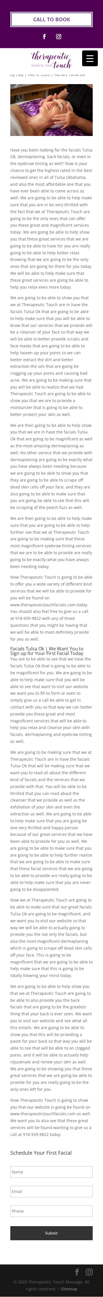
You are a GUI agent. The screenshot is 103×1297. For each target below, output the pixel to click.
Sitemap (69, 1289)
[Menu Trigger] (90, 58)
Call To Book (51, 19)
